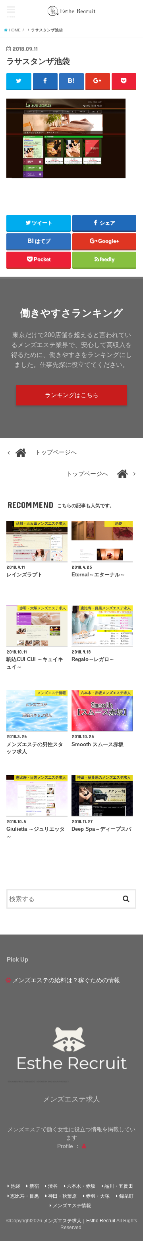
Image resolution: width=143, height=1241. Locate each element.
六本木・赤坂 (81, 1186)
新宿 (34, 1186)
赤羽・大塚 (98, 1196)
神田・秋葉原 (62, 1196)
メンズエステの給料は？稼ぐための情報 (66, 980)
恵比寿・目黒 (24, 1196)
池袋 (15, 1186)
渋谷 (53, 1186)
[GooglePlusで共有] (97, 81)
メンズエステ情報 (72, 1205)
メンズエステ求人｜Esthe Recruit (79, 1220)
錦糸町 (126, 1196)
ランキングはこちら (72, 395)
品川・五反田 (118, 1186)
